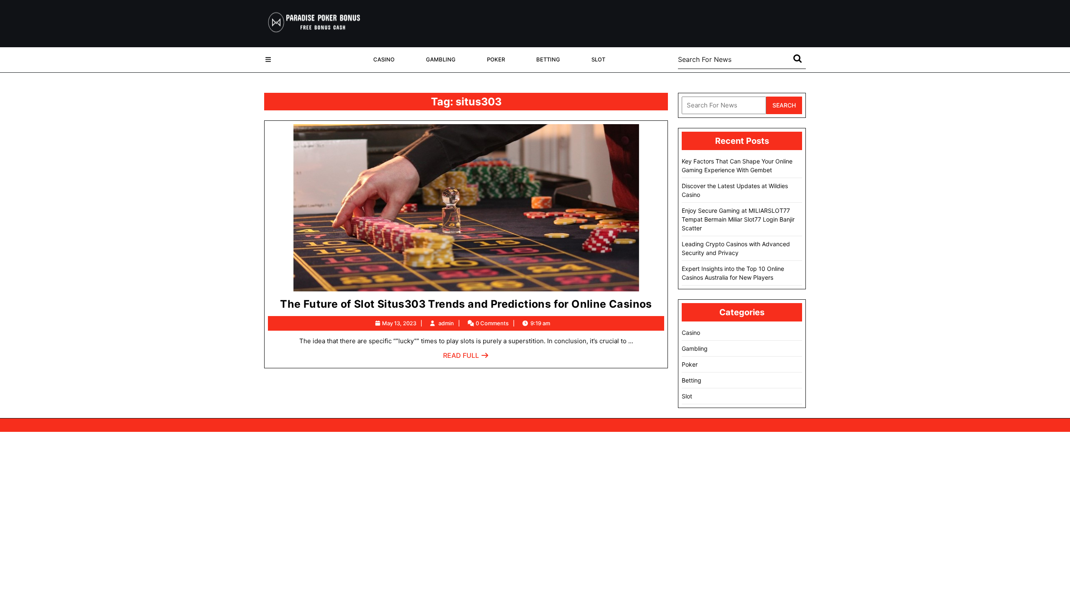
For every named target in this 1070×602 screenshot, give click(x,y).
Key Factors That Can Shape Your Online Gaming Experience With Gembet (737, 165)
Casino (384, 59)
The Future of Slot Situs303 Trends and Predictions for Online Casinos (466, 304)
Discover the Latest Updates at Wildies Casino (735, 190)
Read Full (466, 358)
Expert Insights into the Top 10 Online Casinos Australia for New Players (733, 273)
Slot (598, 59)
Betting (548, 59)
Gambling (441, 59)
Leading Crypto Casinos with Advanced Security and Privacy (736, 248)
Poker (496, 59)
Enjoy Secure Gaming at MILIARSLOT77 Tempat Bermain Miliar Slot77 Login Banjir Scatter (738, 219)
